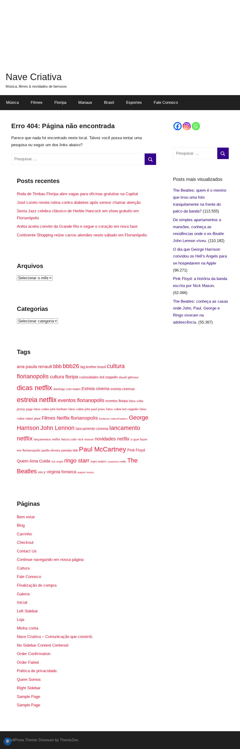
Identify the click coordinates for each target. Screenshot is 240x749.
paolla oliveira (50, 450)
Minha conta (27, 628)
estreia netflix (37, 399)
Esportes (134, 102)
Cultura (23, 568)
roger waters (98, 461)
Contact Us (27, 551)
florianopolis (84, 418)
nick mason (86, 439)
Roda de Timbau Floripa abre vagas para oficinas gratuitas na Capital (77, 194)
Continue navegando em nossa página (50, 559)
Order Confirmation (33, 654)
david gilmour (129, 377)
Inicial (22, 602)
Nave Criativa (34, 77)
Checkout (25, 542)
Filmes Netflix (56, 418)
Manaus (85, 102)
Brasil (109, 102)
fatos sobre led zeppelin (122, 409)
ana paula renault (34, 366)
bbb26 (71, 366)
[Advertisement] (120, 33)
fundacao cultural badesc (113, 418)
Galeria (23, 594)
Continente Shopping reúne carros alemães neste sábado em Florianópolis (82, 235)
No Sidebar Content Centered (42, 645)
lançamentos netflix (47, 439)
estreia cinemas (123, 389)
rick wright (57, 461)
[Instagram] (187, 126)
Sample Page (28, 696)
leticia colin (69, 439)
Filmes (36, 102)
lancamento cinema (92, 428)
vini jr (42, 472)
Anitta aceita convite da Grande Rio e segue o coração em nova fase (77, 226)
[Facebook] (177, 126)
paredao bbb (69, 450)
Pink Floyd (136, 450)
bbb (57, 366)
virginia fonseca (61, 472)
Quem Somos (29, 679)
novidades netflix (112, 438)
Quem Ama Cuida (33, 460)
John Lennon (57, 428)
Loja (20, 619)
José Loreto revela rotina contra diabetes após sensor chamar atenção (79, 202)
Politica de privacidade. (37, 671)
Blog (21, 525)
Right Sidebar (29, 688)
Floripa (60, 102)
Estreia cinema (95, 388)
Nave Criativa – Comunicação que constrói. (55, 636)
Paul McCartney (102, 449)
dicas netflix (34, 387)
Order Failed (28, 662)
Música (12, 102)
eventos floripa (116, 401)
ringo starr (76, 460)
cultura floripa (64, 376)
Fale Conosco (166, 102)
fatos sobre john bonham (50, 409)
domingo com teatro (66, 389)
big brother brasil (93, 367)
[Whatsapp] (196, 126)
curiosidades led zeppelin (98, 377)
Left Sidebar (27, 611)
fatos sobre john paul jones (86, 409)
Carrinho (24, 534)
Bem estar (26, 517)
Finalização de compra (36, 585)
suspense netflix (117, 461)
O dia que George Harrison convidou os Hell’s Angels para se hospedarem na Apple (200, 256)
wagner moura (85, 472)
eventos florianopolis (81, 400)
